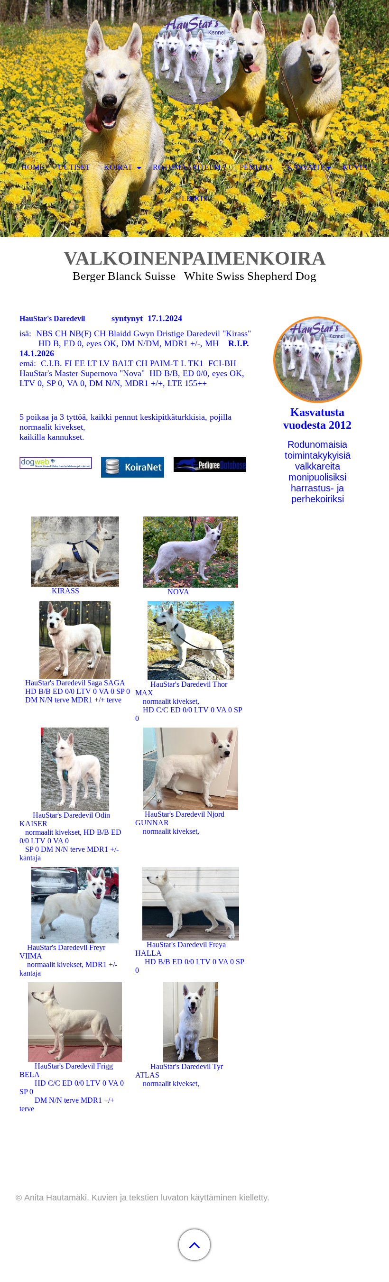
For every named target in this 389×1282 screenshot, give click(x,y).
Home (32, 167)
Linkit (194, 198)
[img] (194, 59)
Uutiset (74, 167)
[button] (194, 1244)
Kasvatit (305, 167)
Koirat (119, 167)
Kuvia (355, 167)
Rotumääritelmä (189, 167)
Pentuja (256, 167)
